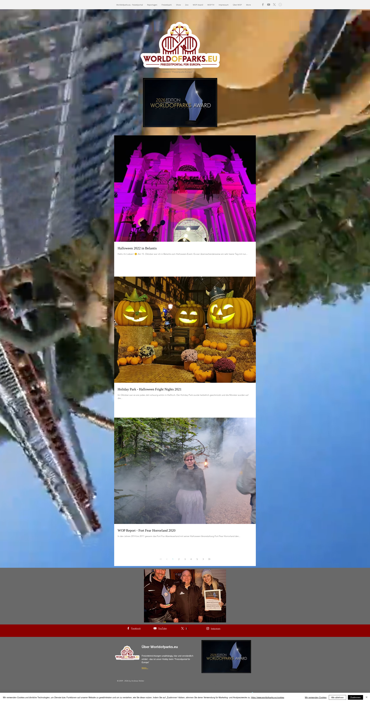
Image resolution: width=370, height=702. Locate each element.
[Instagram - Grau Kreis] (280, 4)
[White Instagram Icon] (208, 628)
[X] (274, 4)
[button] (185, 595)
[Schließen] (366, 697)
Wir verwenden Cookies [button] (315, 697)
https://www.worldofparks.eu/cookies (267, 697)
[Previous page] (166, 559)
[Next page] (203, 559)
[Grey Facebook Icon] (263, 4)
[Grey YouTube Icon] (268, 4)
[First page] (160, 559)
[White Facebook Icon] (128, 628)
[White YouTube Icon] (155, 628)
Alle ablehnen (337, 697)
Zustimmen (355, 697)
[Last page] (209, 559)
